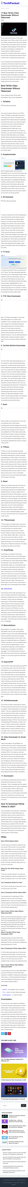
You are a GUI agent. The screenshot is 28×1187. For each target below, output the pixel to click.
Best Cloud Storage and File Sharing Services (16, 1137)
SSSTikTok (8, 588)
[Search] (23, 1105)
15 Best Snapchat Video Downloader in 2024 (13, 1080)
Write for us (22, 1182)
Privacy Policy (16, 1182)
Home (2, 8)
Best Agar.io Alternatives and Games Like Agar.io (16, 1142)
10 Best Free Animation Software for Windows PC (17, 1116)
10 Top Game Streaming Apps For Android (13, 1099)
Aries (2, 20)
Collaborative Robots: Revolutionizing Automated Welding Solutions (13, 1167)
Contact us (14, 1184)
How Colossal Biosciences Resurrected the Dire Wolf (14, 1162)
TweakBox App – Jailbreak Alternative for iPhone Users (16, 1120)
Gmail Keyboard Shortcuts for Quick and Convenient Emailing (17, 1131)
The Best (7, 8)
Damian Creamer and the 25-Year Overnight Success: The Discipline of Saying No (14, 1153)
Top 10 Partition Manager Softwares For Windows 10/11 (12, 1060)
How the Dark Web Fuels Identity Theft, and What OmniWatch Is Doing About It (14, 1158)
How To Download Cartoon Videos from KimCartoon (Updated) (17, 1126)
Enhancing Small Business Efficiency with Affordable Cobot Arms (14, 1171)
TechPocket (13, 1180)
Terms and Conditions (7, 1182)
